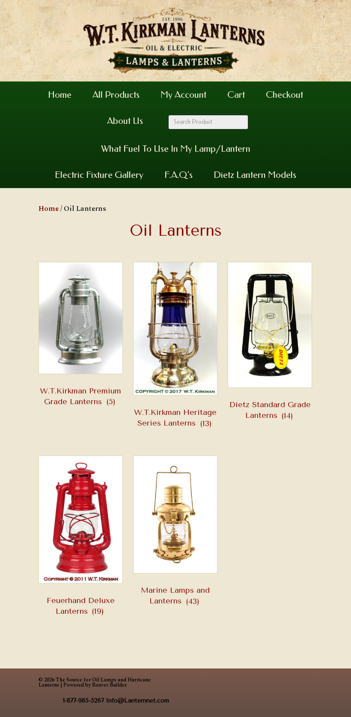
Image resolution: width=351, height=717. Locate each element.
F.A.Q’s (178, 174)
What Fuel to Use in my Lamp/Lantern (175, 148)
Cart (236, 94)
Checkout (284, 94)
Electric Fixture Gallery (99, 174)
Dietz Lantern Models (255, 174)
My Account (183, 94)
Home (59, 94)
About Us (125, 120)
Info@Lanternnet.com (137, 700)
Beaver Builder (109, 685)
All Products (116, 94)
